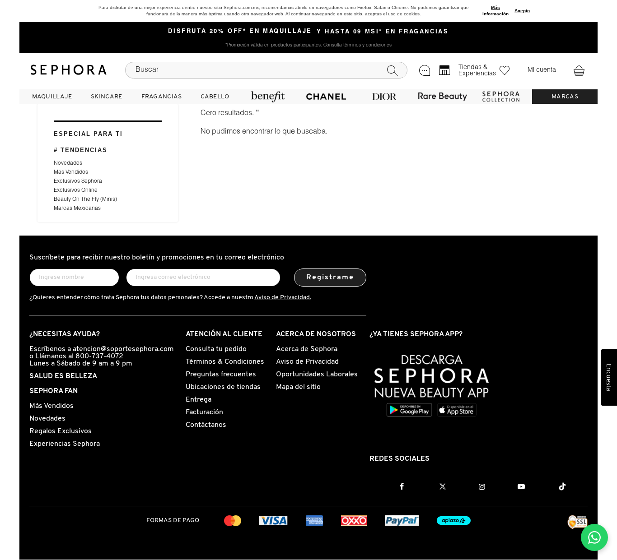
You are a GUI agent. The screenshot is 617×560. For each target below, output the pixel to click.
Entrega (198, 399)
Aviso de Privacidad (307, 362)
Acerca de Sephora (306, 349)
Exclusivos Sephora (78, 181)
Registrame (330, 277)
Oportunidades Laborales (317, 374)
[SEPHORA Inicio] (69, 70)
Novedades (68, 163)
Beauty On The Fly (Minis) (85, 199)
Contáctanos (206, 425)
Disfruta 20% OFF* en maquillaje (240, 31)
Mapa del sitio (298, 387)
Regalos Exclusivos (60, 431)
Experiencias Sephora (64, 444)
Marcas (565, 96)
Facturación (204, 412)
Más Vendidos (71, 172)
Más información (495, 10)
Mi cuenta (542, 70)
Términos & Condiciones (225, 362)
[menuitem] (52, 96)
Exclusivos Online (76, 190)
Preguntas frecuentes (221, 374)
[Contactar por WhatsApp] (594, 537)
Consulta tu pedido (216, 349)
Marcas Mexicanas (77, 208)
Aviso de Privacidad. (282, 297)
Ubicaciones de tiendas (223, 387)
